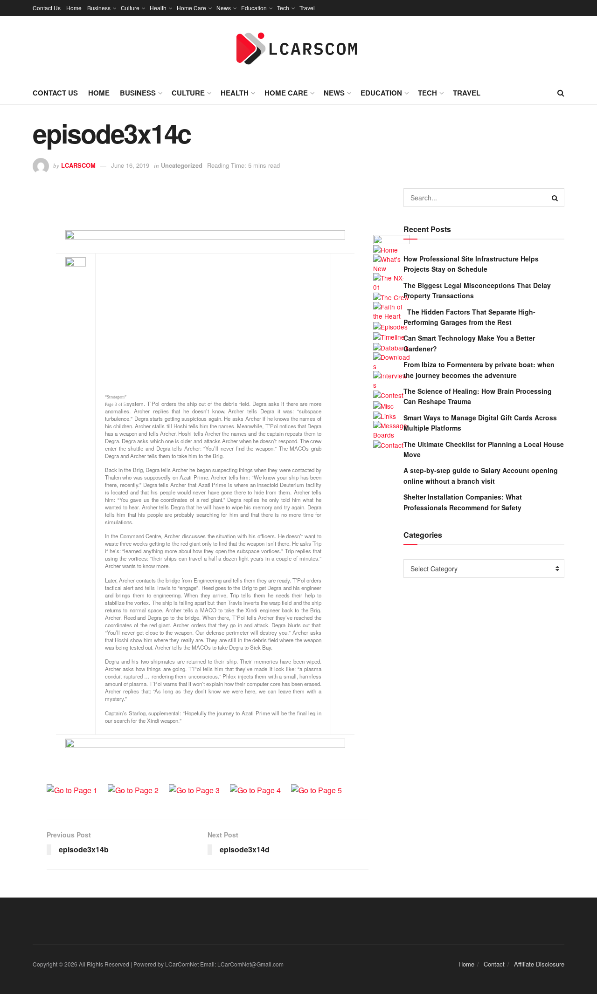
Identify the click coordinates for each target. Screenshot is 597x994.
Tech (283, 8)
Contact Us (47, 8)
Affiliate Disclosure (539, 964)
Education (254, 8)
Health (158, 8)
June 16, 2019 (130, 165)
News (223, 8)
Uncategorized (181, 165)
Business (99, 8)
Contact (494, 964)
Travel (307, 8)
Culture (130, 8)
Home (74, 8)
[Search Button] (555, 197)
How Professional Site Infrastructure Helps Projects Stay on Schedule (471, 264)
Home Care (191, 8)
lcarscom (78, 165)
